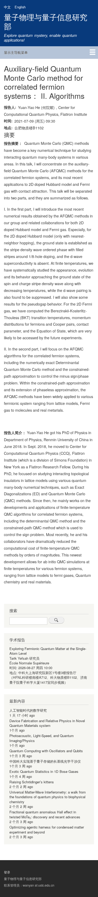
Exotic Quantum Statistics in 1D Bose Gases (43, 771)
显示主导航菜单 (16, 52)
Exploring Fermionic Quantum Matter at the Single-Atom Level (47, 651)
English (20, 6)
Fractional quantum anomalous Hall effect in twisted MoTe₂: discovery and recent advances (44, 814)
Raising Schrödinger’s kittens (31, 781)
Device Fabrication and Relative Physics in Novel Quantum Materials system (47, 723)
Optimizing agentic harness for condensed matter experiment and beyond (46, 829)
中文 (7, 6)
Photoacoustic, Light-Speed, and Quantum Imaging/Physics (41, 738)
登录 (7, 872)
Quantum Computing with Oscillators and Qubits (46, 750)
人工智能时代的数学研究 (28, 710)
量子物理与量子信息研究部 (45, 21)
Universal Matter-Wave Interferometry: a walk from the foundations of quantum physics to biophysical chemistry (47, 797)
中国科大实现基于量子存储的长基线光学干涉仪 (45, 761)
